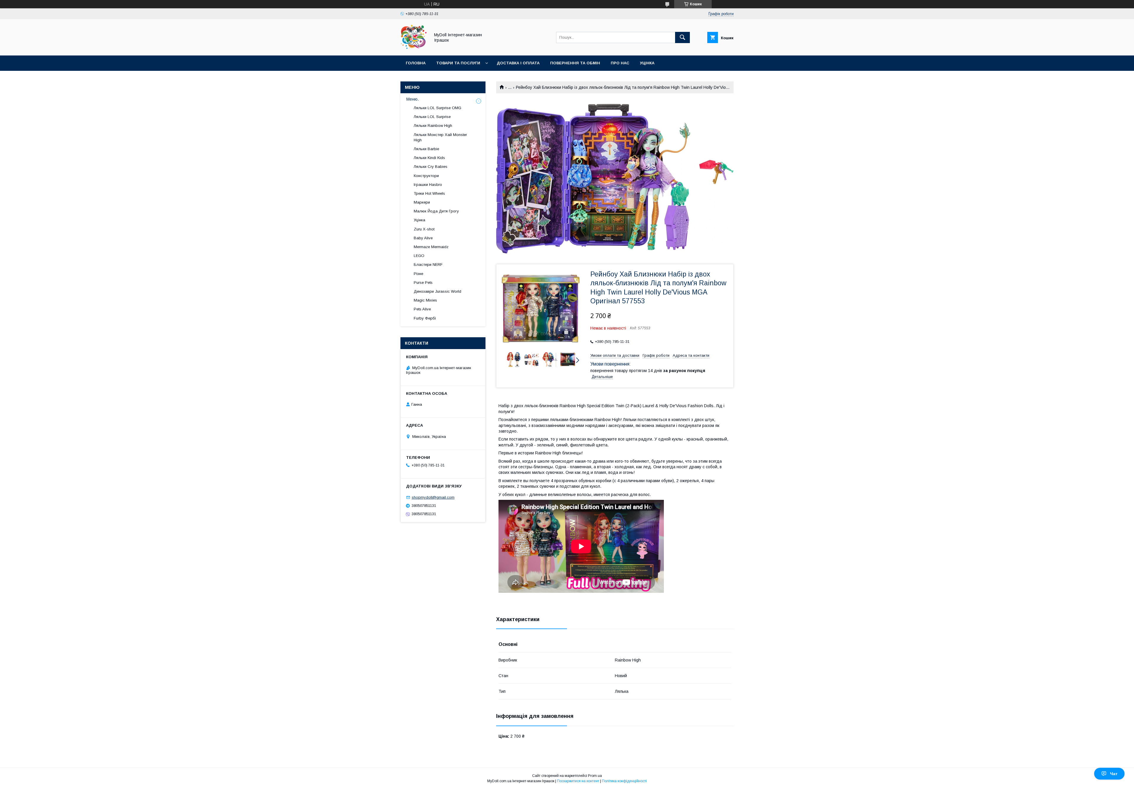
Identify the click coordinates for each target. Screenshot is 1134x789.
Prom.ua (595, 776)
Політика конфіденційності (624, 781)
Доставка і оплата (518, 63)
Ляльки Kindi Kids (429, 157)
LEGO (419, 255)
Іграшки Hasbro (428, 184)
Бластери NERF (428, 264)
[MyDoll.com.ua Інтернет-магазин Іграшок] (413, 47)
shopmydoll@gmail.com (433, 497)
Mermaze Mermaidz (431, 247)
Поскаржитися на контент (578, 781)
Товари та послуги (458, 63)
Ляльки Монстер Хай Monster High (440, 137)
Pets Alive (422, 309)
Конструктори (426, 175)
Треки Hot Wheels (429, 193)
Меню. (412, 99)
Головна (416, 63)
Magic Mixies (425, 300)
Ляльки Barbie (426, 149)
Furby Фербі (425, 318)
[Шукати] (682, 37)
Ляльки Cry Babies (430, 166)
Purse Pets (423, 282)
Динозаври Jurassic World (437, 291)
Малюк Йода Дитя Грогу (436, 211)
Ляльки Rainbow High (433, 125)
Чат (1113, 773)
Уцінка (647, 63)
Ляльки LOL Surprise (432, 116)
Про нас (620, 63)
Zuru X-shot (424, 229)
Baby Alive (423, 238)
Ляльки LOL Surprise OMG (437, 108)
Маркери (422, 202)
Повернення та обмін (575, 63)
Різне (418, 273)
